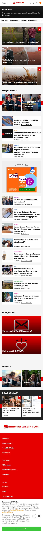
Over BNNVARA (34, 20)
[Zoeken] (30, 3)
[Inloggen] (37, 3)
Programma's (15, 20)
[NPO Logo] (40, 3)
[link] (11, 406)
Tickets (24, 20)
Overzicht (4, 20)
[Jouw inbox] (33, 2)
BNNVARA (7, 9)
